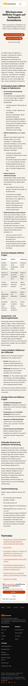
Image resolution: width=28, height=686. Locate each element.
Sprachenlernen (5, 649)
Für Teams (18, 636)
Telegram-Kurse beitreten (13, 38)
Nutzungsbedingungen (18, 677)
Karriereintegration (6, 646)
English (3, 607)
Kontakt (3, 636)
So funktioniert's (19, 630)
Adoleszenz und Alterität (10, 579)
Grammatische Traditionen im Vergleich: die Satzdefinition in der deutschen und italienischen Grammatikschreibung (15, 553)
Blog (2, 633)
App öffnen (13, 592)
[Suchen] (20, 4)
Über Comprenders (12, 42)
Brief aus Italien (7, 547)
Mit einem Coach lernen (5, 659)
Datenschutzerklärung (6, 677)
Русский (22, 607)
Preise (16, 639)
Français (16, 607)
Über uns (3, 630)
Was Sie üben (18, 633)
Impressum (18, 678)
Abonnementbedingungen (7, 678)
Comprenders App (6, 666)
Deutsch (9, 607)
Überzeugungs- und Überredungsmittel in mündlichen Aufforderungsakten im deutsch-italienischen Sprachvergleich (14, 542)
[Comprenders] (9, 4)
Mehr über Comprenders (9, 599)
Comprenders (12, 673)
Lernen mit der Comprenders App (13, 34)
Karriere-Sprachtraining (5, 653)
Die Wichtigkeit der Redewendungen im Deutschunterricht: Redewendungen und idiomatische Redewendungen (14, 567)
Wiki (2, 639)
